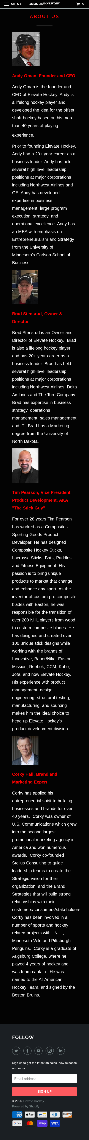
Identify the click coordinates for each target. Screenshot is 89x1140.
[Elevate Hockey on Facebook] (28, 1051)
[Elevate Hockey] (44, 4)
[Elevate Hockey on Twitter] (17, 1051)
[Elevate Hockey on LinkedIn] (62, 1051)
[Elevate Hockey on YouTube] (39, 1051)
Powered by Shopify (25, 1106)
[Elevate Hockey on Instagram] (51, 1051)
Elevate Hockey (33, 1101)
